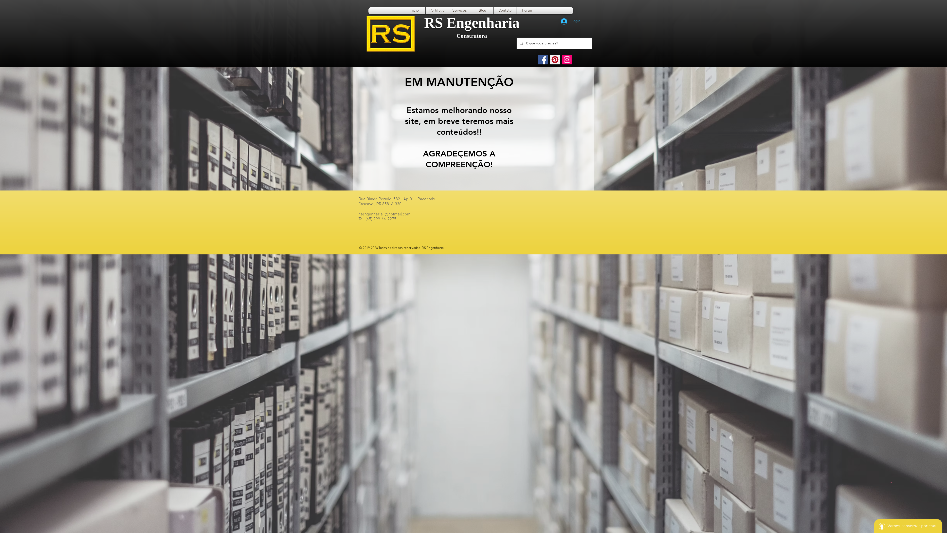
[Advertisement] (148, 289)
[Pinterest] (555, 59)
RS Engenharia (472, 23)
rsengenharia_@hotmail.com (384, 214)
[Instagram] (567, 59)
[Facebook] (543, 59)
